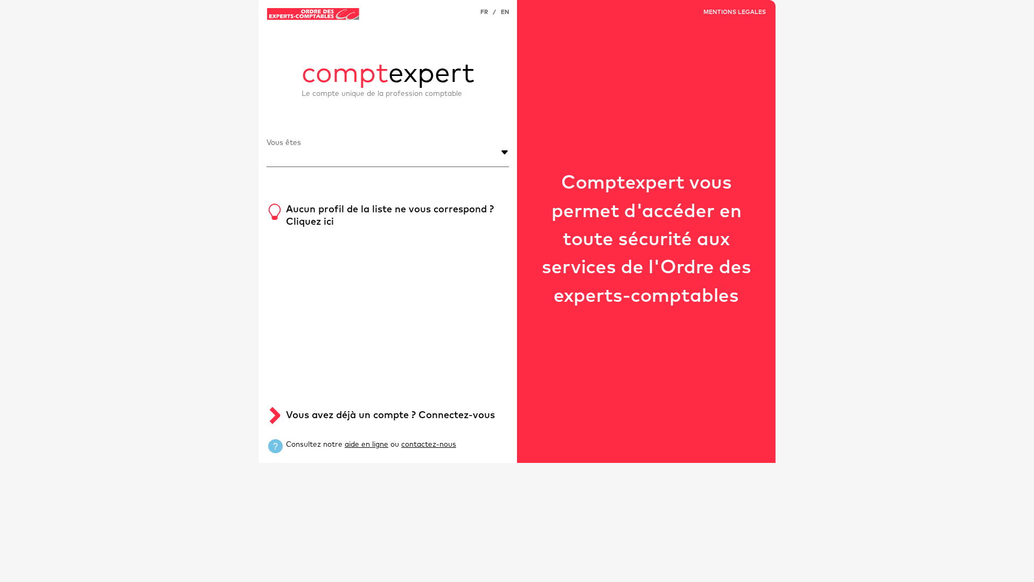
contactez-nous (428, 444)
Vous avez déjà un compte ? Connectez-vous (390, 415)
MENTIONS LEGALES (734, 12)
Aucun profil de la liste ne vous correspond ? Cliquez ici (390, 216)
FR (484, 12)
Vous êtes (284, 143)
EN (505, 12)
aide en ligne (366, 444)
